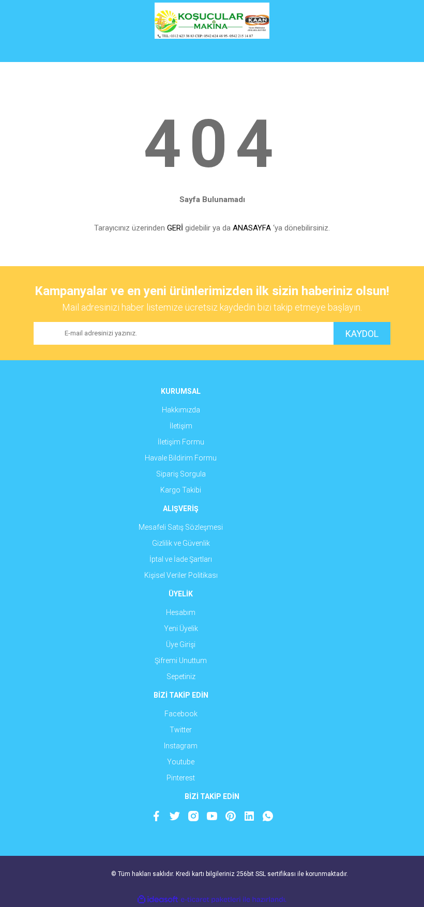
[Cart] (374, 51)
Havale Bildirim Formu (181, 458)
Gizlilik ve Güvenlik (181, 543)
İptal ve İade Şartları (180, 559)
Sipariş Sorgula (181, 474)
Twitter (181, 730)
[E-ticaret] (210, 899)
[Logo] (212, 21)
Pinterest (180, 778)
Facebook (181, 714)
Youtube (180, 762)
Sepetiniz (180, 676)
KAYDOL (361, 333)
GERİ (175, 228)
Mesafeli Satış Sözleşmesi (181, 527)
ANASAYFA (252, 228)
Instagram (181, 746)
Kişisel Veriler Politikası (181, 575)
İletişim (181, 426)
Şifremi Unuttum (181, 660)
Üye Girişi (180, 644)
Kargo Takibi (180, 490)
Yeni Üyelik (181, 628)
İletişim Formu (181, 442)
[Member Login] (212, 51)
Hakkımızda (181, 410)
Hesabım (180, 612)
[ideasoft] (157, 899)
